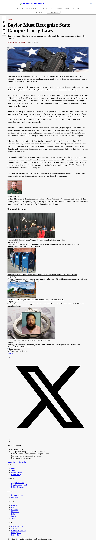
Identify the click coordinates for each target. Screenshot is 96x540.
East (13, 507)
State (13, 470)
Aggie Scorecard (17, 483)
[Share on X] (4, 22)
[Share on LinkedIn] (4, 26)
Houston (14, 510)
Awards (14, 528)
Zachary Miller (18, 42)
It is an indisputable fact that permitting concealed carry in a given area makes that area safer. (43, 157)
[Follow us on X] (49, 435)
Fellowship (15, 535)
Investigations (16, 472)
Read (19, 9)
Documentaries (62, 9)
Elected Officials (17, 526)
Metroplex (15, 512)
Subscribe (54, 12)
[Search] (92, 3)
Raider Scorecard (17, 487)
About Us (11, 462)
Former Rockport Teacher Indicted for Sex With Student (29, 340)
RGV (13, 514)
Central (14, 505)
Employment (16, 533)
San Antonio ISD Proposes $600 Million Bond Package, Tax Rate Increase (36, 299)
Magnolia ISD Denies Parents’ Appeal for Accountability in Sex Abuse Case (36, 240)
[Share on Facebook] (4, 18)
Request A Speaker (18, 531)
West (13, 518)
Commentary (16, 475)
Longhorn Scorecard (19, 485)
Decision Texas (33, 9)
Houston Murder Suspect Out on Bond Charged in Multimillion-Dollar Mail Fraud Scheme (42, 275)
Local (10, 19)
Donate (39, 12)
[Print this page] (4, 33)
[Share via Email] (4, 30)
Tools (75, 9)
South (13, 516)
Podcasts (47, 9)
